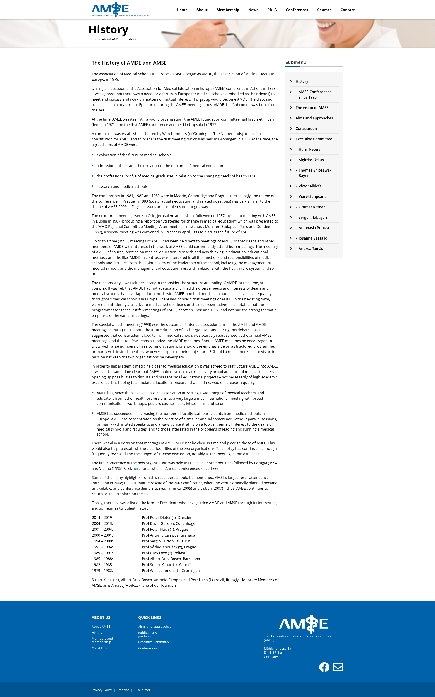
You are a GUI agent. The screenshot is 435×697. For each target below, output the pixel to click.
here (137, 468)
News (253, 9)
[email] (338, 669)
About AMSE (111, 39)
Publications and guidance (151, 634)
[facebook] (324, 669)
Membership (228, 9)
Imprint (123, 690)
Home (182, 9)
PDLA (272, 9)
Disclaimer (142, 690)
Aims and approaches (154, 626)
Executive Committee (154, 642)
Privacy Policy (102, 690)
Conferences (297, 9)
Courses (324, 9)
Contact (348, 9)
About (202, 9)
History (97, 632)
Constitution (101, 648)
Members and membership (102, 640)
